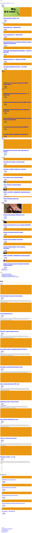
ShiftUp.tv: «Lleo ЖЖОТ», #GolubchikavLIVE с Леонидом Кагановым (16, 192)
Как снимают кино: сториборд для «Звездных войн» (14, 161)
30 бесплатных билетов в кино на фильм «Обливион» (9, 487)
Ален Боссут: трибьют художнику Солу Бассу (9, 331)
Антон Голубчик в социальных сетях (7, 528)
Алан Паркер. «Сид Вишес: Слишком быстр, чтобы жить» (14, 169)
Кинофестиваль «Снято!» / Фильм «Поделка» (9, 401)
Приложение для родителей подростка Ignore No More (8, 275)
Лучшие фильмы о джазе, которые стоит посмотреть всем (10, 495)
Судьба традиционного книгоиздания (11, 198)
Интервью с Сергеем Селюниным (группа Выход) (13, 239)
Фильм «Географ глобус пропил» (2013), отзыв (9, 384)
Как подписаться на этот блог (6, 529)
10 (2, 470)
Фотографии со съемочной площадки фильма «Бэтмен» (11, 367)
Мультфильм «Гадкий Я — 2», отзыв (7, 456)
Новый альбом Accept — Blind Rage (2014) (12, 27)
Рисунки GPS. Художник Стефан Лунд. (6, 273)
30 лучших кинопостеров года (6, 313)
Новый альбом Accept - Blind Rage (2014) (7, 274)
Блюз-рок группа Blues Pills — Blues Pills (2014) (13, 34)
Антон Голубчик (4, 268)
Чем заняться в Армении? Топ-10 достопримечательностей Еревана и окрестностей (13, 503)
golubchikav (5, 20)
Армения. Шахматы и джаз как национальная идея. (9, 479)
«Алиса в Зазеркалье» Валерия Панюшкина (12, 184)
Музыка (3, 5)
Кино (2, 70)
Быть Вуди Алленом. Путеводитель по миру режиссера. (11, 296)
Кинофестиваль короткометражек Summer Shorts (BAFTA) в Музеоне (17, 102)
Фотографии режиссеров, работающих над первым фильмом (15, 134)
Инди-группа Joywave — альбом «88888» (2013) (8, 511)
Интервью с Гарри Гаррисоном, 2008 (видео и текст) (14, 214)
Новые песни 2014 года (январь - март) (11, 18)
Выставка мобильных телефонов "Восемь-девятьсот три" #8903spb (10, 276)
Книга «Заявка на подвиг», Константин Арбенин (13, 177)
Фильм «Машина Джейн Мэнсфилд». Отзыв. (9, 419)
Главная (1, 283)
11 (2, 483)
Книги (2, 137)
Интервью (3, 202)
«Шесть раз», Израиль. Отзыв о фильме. (8, 438)
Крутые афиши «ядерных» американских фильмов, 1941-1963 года (13, 349)
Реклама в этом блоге (5, 531)
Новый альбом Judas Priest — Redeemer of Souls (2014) (14, 59)
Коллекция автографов (5, 269)
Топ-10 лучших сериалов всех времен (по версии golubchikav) (15, 127)
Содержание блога (5, 530)
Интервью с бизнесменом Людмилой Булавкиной (13, 232)
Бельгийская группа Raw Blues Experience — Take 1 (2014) (15, 66)
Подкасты (3, 4)
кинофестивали (4, 405)
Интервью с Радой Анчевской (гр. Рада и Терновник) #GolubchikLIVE (17, 225)
